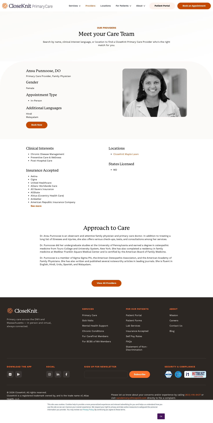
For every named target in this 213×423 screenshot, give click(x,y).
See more (36, 206)
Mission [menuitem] (174, 315)
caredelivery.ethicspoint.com (131, 398)
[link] (27, 5)
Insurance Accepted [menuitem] (137, 331)
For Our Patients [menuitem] (137, 309)
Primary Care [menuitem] (89, 315)
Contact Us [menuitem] (176, 325)
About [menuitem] (174, 309)
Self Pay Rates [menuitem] (134, 336)
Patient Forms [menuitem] (134, 320)
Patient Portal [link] (162, 5)
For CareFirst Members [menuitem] (95, 336)
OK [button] (161, 416)
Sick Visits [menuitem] (87, 320)
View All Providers (106, 283)
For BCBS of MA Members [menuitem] (96, 341)
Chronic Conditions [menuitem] (93, 331)
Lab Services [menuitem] (133, 325)
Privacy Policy (88, 409)
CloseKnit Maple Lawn (126, 154)
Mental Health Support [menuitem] (95, 325)
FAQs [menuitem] (129, 341)
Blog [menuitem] (172, 331)
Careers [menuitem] (174, 320)
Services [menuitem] (88, 309)
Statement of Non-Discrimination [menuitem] (136, 348)
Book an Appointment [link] (194, 5)
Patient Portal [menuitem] (134, 315)
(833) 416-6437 (193, 394)
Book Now (36, 125)
